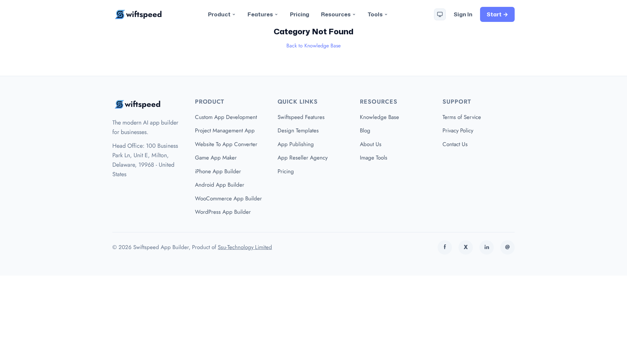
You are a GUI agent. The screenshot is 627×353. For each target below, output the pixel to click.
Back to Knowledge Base (313, 45)
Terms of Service (461, 117)
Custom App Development (226, 117)
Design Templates (298, 130)
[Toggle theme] (440, 14)
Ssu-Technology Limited (245, 247)
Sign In (463, 14)
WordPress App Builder (223, 212)
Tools (375, 14)
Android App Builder (219, 185)
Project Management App (225, 130)
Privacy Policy (457, 130)
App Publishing (296, 144)
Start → (497, 14)
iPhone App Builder (218, 171)
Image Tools (373, 157)
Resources (336, 14)
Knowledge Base (379, 117)
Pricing (299, 14)
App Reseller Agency (303, 157)
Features (260, 14)
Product (219, 14)
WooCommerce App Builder (228, 198)
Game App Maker (216, 157)
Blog (365, 130)
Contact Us (455, 144)
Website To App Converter (226, 144)
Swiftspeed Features (301, 117)
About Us (370, 144)
